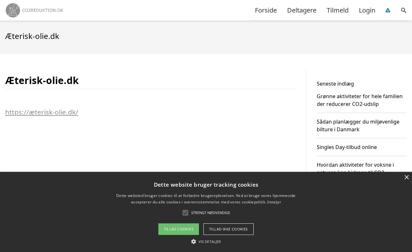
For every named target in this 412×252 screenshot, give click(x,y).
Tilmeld (338, 10)
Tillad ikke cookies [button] (228, 229)
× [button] (406, 177)
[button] (206, 241)
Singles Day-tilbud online (347, 147)
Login (367, 10)
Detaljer (274, 202)
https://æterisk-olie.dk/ (41, 112)
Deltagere (301, 10)
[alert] (206, 212)
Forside (266, 10)
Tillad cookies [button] (178, 229)
